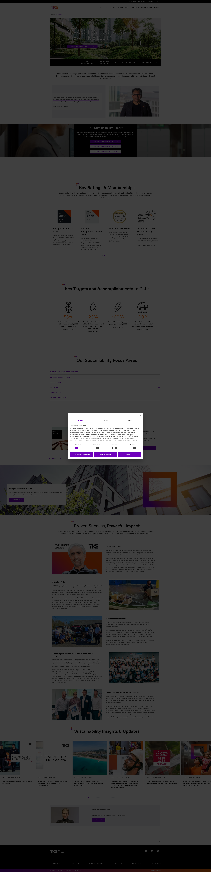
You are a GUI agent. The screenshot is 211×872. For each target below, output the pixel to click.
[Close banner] (140, 415)
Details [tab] (106, 420)
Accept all (129, 454)
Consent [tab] (80, 420)
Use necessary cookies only (82, 454)
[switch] (96, 448)
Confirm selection (105, 454)
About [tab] (130, 420)
